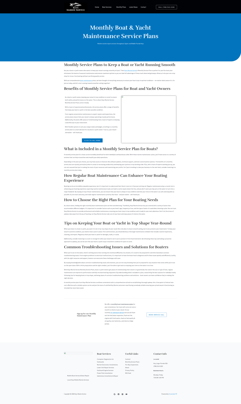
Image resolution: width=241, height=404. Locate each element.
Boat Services (106, 7)
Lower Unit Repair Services (105, 367)
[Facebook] (118, 394)
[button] (166, 7)
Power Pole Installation (104, 373)
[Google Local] (114, 394)
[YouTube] (126, 394)
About (127, 367)
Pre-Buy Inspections (131, 365)
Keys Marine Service (130, 70)
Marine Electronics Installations (107, 365)
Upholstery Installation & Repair (107, 376)
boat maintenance (86, 80)
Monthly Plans (121, 7)
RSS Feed (128, 373)
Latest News (133, 7)
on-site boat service (117, 312)
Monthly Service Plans (132, 362)
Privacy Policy (129, 370)
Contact (143, 7)
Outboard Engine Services (105, 370)
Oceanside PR (173, 394)
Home (97, 7)
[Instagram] (122, 394)
